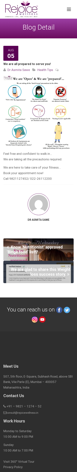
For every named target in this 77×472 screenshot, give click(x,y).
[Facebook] (59, 309)
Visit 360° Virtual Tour (18, 461)
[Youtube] (42, 319)
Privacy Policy (13, 467)
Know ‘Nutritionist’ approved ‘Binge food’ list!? (35, 249)
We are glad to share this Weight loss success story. (40, 272)
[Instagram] (34, 319)
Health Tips (45, 70)
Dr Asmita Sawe (18, 70)
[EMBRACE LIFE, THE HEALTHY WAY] (31, 9)
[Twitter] (67, 309)
